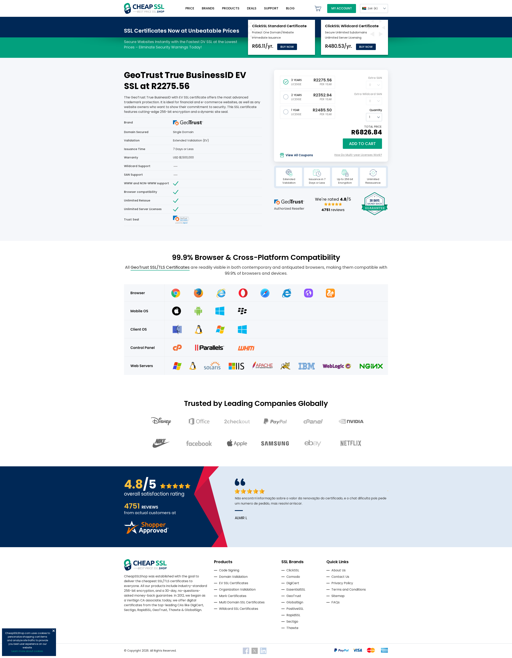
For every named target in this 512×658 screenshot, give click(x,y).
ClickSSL (292, 570)
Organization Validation (237, 589)
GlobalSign (294, 602)
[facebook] (246, 651)
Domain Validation (233, 576)
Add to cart (362, 143)
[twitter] (255, 651)
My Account (341, 8)
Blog (290, 8)
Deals (251, 8)
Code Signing (229, 570)
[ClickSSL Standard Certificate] (279, 25)
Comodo (293, 576)
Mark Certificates (232, 596)
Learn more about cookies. (27, 651)
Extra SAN (375, 78)
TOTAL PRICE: (373, 127)
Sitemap (338, 596)
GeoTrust (293, 596)
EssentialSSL (295, 589)
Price (189, 8)
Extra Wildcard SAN (368, 94)
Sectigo (292, 621)
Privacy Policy (342, 583)
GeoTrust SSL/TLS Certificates (160, 267)
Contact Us (340, 576)
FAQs (335, 602)
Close (53, 631)
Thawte (292, 628)
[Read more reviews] (146, 532)
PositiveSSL (294, 608)
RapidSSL (293, 615)
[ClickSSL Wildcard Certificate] (352, 25)
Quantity (375, 110)
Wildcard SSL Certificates (238, 608)
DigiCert (292, 583)
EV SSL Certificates (233, 583)
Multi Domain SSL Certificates (242, 602)
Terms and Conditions (348, 589)
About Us (338, 570)
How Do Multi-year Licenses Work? (358, 155)
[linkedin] (263, 651)
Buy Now (287, 47)
